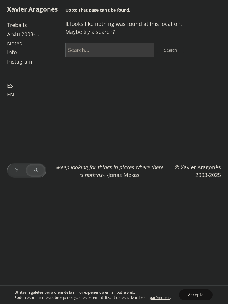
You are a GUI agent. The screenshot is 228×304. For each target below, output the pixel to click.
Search (170, 50)
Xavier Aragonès (32, 9)
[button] (26, 170)
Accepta (196, 294)
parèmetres (160, 297)
